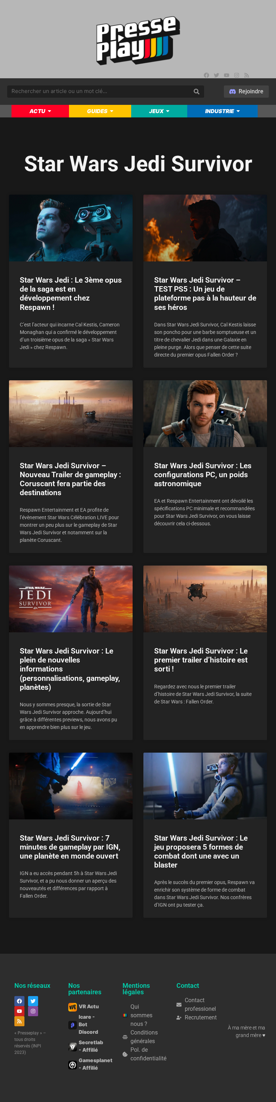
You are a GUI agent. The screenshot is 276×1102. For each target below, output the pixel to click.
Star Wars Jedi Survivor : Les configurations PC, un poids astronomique (203, 474)
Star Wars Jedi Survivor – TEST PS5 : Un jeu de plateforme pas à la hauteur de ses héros (205, 294)
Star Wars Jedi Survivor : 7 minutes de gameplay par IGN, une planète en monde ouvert (70, 847)
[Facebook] (206, 75)
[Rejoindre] (246, 91)
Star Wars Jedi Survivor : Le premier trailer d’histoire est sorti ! (201, 660)
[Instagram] (236, 75)
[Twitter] (216, 75)
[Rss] (246, 75)
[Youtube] (226, 75)
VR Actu (89, 1006)
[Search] (196, 91)
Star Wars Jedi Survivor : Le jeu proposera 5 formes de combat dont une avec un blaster (201, 852)
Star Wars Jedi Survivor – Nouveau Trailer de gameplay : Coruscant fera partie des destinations (70, 479)
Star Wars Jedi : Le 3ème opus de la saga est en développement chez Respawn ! (71, 294)
